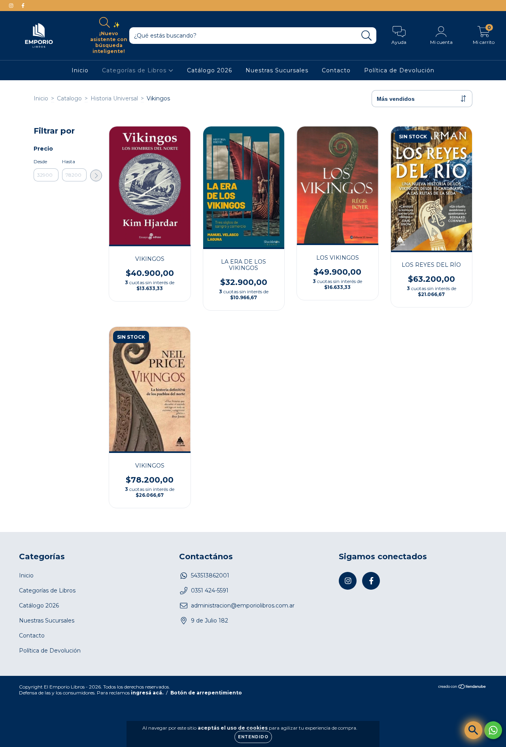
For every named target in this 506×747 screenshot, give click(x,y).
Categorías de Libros (135, 70)
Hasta (68, 161)
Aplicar (96, 175)
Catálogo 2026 (209, 70)
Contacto (336, 70)
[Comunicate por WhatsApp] (493, 730)
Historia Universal (114, 98)
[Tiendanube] (462, 687)
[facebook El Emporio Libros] (23, 5)
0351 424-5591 (209, 590)
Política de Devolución (399, 70)
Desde (40, 161)
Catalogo (69, 98)
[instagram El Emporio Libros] (12, 5)
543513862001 (210, 575)
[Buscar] (366, 35)
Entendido (253, 736)
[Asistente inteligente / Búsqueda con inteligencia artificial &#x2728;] (473, 730)
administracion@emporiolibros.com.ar (243, 605)
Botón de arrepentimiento (206, 693)
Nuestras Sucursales (276, 70)
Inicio (80, 70)
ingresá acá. (147, 693)
